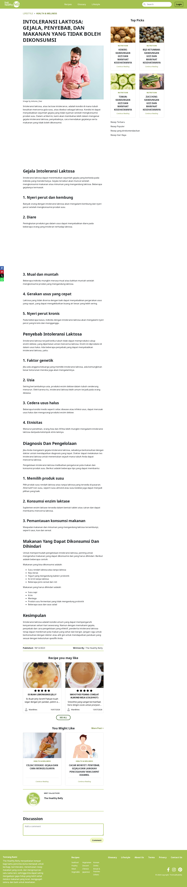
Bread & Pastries (96, 870)
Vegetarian (86, 862)
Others (96, 874)
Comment (97, 840)
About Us (139, 857)
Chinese (85, 869)
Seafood (74, 862)
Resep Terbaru (118, 122)
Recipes (68, 4)
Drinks (95, 865)
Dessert (85, 865)
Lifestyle (96, 4)
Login (179, 4)
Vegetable (75, 872)
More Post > (97, 728)
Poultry (74, 865)
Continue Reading (42, 781)
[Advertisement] (63, 144)
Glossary (82, 4)
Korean (96, 862)
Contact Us (176, 857)
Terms (151, 857)
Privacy (163, 857)
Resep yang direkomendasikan (125, 130)
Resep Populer (118, 126)
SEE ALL (63, 717)
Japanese (86, 872)
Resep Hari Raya (118, 135)
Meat (73, 869)
